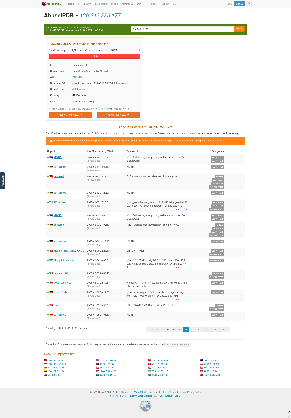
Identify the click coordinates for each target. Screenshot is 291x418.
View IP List (140, 392)
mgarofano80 (61, 273)
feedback (3, 180)
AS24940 (77, 77)
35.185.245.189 (159, 374)
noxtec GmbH (61, 292)
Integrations (127, 3)
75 (180, 329)
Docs (139, 3)
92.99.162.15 (107, 364)
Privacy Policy (194, 392)
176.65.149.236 (108, 371)
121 (215, 329)
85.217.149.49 (159, 364)
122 (222, 329)
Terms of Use (175, 392)
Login (229, 3)
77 (192, 329)
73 (168, 329)
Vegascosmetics (62, 282)
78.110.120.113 (159, 371)
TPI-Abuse (59, 202)
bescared (59, 176)
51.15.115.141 (211, 371)
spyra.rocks (60, 166)
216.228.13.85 (211, 367)
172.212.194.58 (108, 360)
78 (198, 329)
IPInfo (109, 108)
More (175, 3)
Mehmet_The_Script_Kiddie (69, 250)
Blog (111, 395)
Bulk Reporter (101, 3)
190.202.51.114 (56, 371)
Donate (178, 395)
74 (174, 329)
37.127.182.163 (108, 374)
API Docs (159, 395)
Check (239, 28)
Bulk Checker (84, 3)
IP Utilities (151, 3)
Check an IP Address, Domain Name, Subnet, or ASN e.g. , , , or (74, 29)
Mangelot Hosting (63, 260)
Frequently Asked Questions (140, 395)
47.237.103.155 (56, 367)
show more (181, 209)
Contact (165, 3)
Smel (56, 305)
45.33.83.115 (107, 367)
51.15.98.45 (54, 374)
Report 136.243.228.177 (71, 114)
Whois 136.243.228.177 (118, 114)
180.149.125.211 (212, 374)
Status (169, 395)
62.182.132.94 (211, 364)
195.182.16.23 (55, 360)
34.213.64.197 (159, 367)
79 (203, 329)
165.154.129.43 (159, 360)
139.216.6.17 (210, 360)
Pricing (114, 3)
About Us (120, 395)
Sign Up (239, 3)
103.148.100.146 (57, 364)
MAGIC (58, 157)
